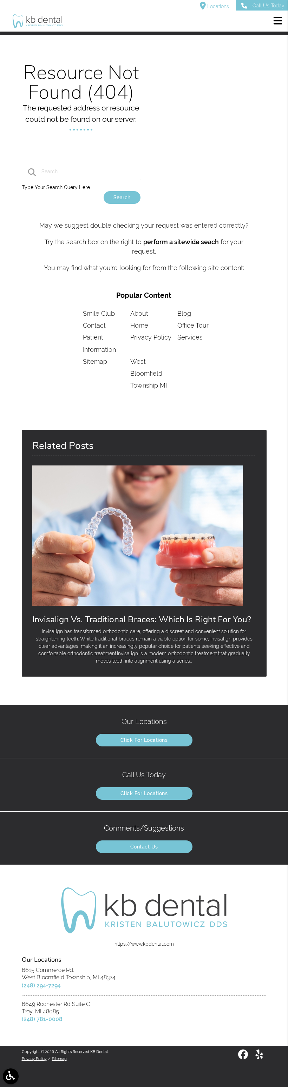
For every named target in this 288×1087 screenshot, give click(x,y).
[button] (278, 22)
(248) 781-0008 (42, 1019)
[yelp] (259, 1057)
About (139, 313)
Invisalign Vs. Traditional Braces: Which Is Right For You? (141, 619)
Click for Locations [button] (144, 740)
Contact (94, 325)
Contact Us (144, 847)
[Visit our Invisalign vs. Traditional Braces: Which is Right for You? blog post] (137, 607)
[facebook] (243, 1057)
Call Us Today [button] (268, 5)
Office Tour (193, 325)
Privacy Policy (150, 337)
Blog (184, 313)
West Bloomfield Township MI (148, 373)
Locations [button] (217, 6)
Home (139, 325)
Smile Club (99, 313)
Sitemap (95, 361)
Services (190, 337)
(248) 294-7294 (41, 985)
